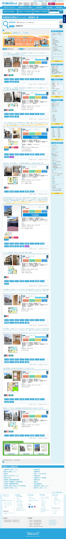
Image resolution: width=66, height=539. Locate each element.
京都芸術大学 (37, 475)
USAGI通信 (43, 505)
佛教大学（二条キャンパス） (40, 487)
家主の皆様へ (49, 7)
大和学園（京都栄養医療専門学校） (12, 479)
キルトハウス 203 (29, 411)
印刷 (47, 58)
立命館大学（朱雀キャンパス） (11, 487)
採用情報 (54, 513)
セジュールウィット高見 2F (32, 129)
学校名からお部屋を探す (10, 12)
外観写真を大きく (16, 33)
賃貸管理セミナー (44, 502)
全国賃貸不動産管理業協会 (53, 523)
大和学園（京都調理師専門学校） (11, 483)
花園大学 (6, 473)
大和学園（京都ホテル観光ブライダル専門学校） (15, 485)
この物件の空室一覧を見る (40, 59)
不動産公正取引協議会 (52, 520)
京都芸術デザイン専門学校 (40, 477)
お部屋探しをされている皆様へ (25, 7)
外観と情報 (7, 33)
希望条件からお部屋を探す (40, 12)
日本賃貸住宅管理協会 (52, 524)
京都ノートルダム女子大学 (40, 473)
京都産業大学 (37, 469)
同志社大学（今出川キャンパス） (11, 475)
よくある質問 (53, 1)
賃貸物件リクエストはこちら (21, 510)
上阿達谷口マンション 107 (32, 372)
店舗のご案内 (59, 7)
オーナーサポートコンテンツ (45, 498)
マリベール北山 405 (30, 335)
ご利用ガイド (47, 1)
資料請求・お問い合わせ (51, 3)
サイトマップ (60, 1)
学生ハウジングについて (9, 7)
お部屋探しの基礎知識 (19, 501)
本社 (54, 502)
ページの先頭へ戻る (57, 492)
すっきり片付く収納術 (32, 498)
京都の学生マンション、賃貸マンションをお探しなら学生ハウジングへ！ (10, 2)
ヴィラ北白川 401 (29, 256)
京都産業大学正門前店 (57, 499)
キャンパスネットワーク (7, 505)
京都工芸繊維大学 (38, 483)
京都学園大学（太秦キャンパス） (41, 485)
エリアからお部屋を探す (25, 12)
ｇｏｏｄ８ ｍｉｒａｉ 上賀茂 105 (34, 207)
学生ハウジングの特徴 (7, 502)
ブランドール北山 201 (30, 58)
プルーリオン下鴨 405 (30, 166)
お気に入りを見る (60, 4)
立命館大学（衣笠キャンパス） (11, 469)
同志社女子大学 (7, 477)
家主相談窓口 (44, 508)
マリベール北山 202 (30, 296)
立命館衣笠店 (56, 498)
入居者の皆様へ (39, 7)
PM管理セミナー (44, 504)
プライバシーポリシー (56, 510)
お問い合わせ (64, 19)
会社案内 (41, 1)
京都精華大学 (37, 471)
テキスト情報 (25, 33)
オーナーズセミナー (44, 501)
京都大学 (36, 481)
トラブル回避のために (20, 505)
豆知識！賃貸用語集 (19, 504)
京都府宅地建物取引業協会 (53, 521)
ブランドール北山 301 (30, 93)
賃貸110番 (43, 511)
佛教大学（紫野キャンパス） (10, 471)
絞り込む (57, 61)
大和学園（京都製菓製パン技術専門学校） (13, 481)
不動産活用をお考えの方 (45, 510)
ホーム (36, 1)
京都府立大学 (37, 479)
